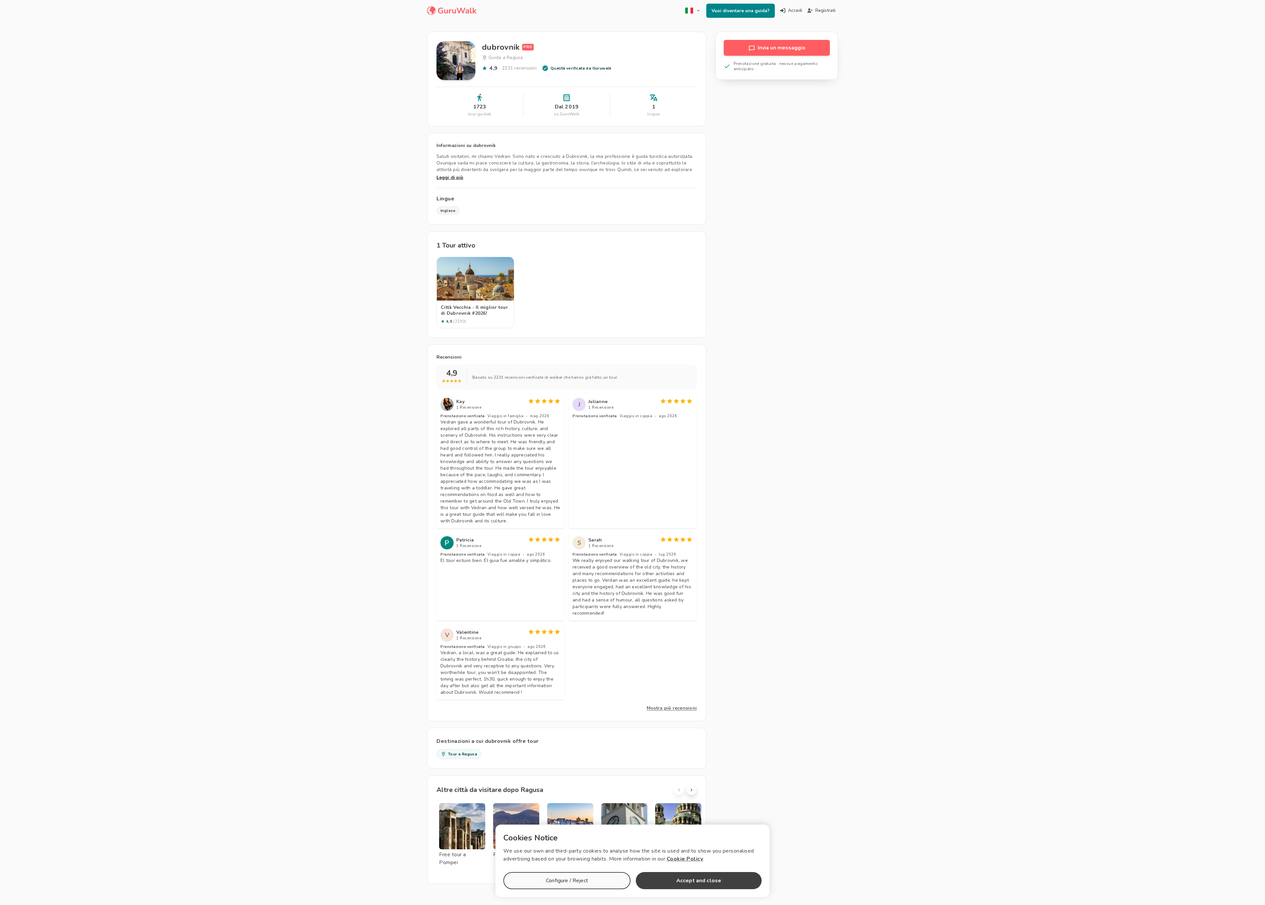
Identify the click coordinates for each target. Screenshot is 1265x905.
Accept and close (698, 880)
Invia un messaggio (781, 47)
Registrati (825, 10)
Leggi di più (449, 177)
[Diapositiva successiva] (691, 790)
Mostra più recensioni (672, 708)
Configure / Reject (567, 880)
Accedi (795, 10)
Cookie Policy (685, 858)
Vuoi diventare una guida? (741, 11)
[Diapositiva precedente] (679, 790)
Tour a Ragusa (462, 754)
